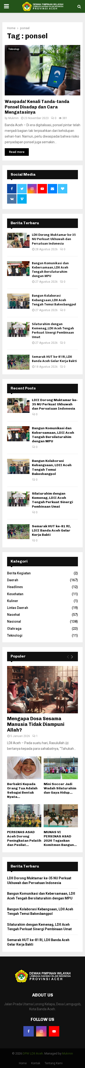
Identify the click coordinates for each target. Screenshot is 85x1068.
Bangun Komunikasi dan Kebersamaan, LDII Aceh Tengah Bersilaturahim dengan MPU (50, 269)
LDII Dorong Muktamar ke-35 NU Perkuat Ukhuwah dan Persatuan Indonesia (54, 239)
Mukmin (13, 118)
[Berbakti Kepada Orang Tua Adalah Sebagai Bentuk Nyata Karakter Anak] (24, 767)
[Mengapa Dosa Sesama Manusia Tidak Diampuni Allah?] (42, 689)
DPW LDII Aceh (33, 1053)
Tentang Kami (54, 1063)
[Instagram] (41, 1031)
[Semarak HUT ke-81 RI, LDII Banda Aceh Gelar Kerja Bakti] (18, 362)
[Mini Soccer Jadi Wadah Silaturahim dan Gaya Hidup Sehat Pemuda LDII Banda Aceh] (61, 767)
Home (23, 1063)
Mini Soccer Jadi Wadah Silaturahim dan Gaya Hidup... (60, 788)
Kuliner (12, 601)
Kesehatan (15, 594)
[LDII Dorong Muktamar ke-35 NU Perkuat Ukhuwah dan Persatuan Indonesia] (18, 240)
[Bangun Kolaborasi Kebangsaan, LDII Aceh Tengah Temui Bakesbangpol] (18, 301)
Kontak (35, 1063)
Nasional (14, 621)
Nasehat (13, 615)
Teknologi (13, 49)
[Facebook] (28, 1031)
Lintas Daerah (17, 608)
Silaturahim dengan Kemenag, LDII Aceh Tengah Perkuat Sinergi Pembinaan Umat (53, 330)
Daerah (12, 580)
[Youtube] (54, 1031)
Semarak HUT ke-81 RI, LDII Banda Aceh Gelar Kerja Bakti (54, 359)
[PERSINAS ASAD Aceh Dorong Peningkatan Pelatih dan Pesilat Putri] (24, 815)
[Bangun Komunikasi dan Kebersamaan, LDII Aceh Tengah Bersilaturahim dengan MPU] (18, 268)
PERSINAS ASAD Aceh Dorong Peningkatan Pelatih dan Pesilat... (24, 838)
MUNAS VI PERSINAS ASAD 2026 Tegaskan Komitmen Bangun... (60, 838)
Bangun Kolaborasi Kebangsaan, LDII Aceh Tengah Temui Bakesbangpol (54, 300)
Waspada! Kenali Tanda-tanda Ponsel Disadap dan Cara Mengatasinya (37, 107)
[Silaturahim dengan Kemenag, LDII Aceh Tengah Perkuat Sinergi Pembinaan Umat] (18, 329)
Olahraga (14, 628)
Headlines (15, 587)
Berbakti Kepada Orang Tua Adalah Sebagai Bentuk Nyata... (22, 790)
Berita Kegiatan (19, 573)
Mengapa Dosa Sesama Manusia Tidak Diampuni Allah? (35, 724)
